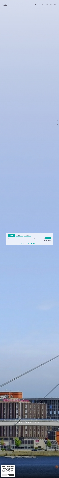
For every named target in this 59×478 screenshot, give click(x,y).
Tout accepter (11, 474)
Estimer (27, 235)
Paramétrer (5, 474)
